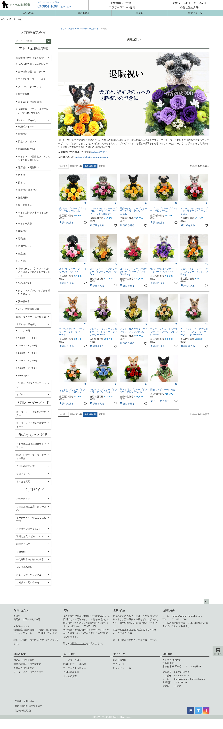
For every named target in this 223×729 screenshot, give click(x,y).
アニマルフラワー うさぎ (32, 79)
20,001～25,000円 (27, 353)
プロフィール (23, 473)
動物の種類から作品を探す (30, 58)
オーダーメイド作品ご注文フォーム (31, 425)
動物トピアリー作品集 (74, 664)
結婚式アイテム (26, 126)
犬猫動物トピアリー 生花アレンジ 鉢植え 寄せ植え (33, 111)
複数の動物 (24, 94)
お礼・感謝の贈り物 (28, 309)
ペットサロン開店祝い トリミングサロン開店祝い (34, 158)
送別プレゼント (26, 246)
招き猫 (21, 175)
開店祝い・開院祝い (28, 167)
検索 (48, 41)
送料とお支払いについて (35, 640)
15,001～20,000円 (27, 345)
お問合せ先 (169, 610)
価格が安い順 (76, 166)
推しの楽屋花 (25, 205)
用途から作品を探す (26, 120)
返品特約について (131, 640)
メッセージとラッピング (28, 528)
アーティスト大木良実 (74, 668)
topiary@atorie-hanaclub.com (91, 157)
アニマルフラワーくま (29, 86)
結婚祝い (22, 134)
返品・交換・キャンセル (28, 574)
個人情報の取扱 (24, 567)
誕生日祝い (24, 197)
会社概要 (167, 654)
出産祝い (22, 253)
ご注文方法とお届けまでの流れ (31, 508)
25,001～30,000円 (27, 360)
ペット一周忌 (25, 223)
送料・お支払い (22, 610)
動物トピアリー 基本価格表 (31, 316)
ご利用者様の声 (71, 672)
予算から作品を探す (26, 324)
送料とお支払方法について (30, 536)
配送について (23, 544)
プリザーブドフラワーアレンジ (31, 385)
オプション (22, 394)
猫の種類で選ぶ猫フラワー (32, 71)
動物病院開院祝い (27, 149)
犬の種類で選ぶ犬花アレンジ (33, 64)
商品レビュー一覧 (122, 668)
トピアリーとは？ (72, 660)
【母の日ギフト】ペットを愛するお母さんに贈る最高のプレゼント (34, 272)
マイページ (119, 654)
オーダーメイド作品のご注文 (28, 672)
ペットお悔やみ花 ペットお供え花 (33, 214)
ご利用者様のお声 (25, 466)
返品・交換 (119, 610)
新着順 (102, 166)
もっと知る (69, 654)
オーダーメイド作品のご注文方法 (31, 414)
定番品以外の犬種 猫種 (30, 101)
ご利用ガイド (23, 498)
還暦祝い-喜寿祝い (27, 190)
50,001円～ (24, 375)
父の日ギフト (25, 283)
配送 (66, 610)
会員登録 (20, 551)
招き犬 (21, 182)
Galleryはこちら (99, 152)
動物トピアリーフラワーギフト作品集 (31, 457)
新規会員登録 (120, 660)
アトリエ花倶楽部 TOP (69, 28)
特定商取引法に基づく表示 (30, 559)
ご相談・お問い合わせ (27, 582)
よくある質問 (23, 481)
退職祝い (22, 238)
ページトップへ (206, 601)
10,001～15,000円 (27, 338)
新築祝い (22, 231)
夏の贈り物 (24, 301)
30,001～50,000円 (27, 368)
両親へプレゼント (27, 141)
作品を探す (20, 654)
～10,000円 (24, 330)
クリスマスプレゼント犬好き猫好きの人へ (34, 292)
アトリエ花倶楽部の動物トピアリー (31, 446)
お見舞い (22, 261)
